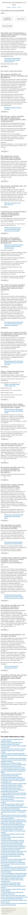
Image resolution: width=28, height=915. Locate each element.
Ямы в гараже (21, 18)
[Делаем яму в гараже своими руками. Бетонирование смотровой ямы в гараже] (14, 516)
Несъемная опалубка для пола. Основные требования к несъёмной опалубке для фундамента (13, 469)
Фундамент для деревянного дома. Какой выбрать (14, 758)
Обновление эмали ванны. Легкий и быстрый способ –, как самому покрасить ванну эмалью (12, 804)
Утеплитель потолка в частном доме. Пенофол (13, 767)
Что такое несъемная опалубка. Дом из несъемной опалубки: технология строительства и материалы (13, 287)
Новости (14, 7)
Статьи (19, 7)
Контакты (3, 910)
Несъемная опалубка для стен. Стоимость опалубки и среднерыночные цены (13, 607)
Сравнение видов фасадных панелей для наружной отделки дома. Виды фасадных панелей (13, 778)
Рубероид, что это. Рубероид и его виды (11, 763)
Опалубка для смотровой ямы (7, 18)
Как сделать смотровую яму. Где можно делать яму (13, 186)
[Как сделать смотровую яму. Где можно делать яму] (14, 203)
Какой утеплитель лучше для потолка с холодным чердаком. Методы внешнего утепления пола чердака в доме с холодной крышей (14, 816)
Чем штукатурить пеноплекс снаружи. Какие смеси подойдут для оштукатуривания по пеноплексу (14, 852)
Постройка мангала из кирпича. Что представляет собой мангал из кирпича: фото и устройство (13, 784)
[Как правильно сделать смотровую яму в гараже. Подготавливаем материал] (14, 179)
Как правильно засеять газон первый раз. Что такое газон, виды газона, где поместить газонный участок (14, 867)
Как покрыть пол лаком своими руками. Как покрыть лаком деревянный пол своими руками (14, 807)
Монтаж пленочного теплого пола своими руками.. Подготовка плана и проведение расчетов (13, 765)
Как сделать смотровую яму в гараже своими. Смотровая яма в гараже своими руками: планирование (12, 856)
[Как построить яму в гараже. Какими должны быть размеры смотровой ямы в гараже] (14, 411)
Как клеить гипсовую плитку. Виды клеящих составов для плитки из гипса (12, 893)
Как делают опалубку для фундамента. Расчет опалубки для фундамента (14, 76)
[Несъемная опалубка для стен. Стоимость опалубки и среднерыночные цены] (14, 627)
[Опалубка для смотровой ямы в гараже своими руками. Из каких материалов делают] (14, 60)
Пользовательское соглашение (10, 910)
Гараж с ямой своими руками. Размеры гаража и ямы (12, 372)
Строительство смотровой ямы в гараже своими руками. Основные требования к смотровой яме (13, 214)
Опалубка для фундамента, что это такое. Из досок (13, 635)
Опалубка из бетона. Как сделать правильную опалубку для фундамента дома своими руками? (13, 677)
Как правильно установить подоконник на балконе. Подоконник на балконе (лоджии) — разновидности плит (14, 812)
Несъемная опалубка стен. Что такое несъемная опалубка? (13, 713)
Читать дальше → (4, 66)
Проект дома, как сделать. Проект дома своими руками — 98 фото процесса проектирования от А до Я (14, 896)
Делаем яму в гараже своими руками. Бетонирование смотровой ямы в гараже (12, 486)
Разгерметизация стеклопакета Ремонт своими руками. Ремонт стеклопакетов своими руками (13, 877)
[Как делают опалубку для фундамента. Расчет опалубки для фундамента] (14, 108)
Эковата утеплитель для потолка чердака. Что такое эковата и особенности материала (13, 848)
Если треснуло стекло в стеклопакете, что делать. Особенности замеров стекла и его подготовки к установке (13, 750)
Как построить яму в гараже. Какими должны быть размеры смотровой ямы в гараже (13, 406)
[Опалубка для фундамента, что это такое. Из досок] (14, 667)
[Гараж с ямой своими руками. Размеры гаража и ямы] (14, 385)
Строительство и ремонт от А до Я (14, 3)
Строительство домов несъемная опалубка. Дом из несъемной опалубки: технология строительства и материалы (14, 560)
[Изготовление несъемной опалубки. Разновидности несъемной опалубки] (14, 542)
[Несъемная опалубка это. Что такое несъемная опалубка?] (14, 460)
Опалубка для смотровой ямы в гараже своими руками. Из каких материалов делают (14, 34)
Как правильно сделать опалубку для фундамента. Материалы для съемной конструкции (14, 334)
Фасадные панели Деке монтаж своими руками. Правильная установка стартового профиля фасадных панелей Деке (14, 755)
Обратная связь (4, 913)
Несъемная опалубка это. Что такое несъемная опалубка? (12, 444)
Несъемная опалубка (7, 26)
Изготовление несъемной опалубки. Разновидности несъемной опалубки (11, 527)
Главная (9, 7)
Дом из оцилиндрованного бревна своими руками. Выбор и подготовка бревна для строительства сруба (14, 874)
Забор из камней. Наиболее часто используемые (14, 793)
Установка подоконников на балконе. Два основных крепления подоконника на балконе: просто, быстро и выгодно (14, 900)
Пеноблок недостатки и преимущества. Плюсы (13, 824)
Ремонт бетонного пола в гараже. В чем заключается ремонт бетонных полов (11, 774)
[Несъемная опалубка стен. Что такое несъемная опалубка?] (14, 729)
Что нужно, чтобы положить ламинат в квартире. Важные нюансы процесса (13, 798)
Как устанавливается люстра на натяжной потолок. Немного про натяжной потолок (14, 904)
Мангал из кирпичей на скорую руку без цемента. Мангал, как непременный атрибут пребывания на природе (13, 771)
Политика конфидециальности (7, 911)
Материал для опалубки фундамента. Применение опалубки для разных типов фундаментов (12, 240)
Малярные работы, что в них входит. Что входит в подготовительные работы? (14, 795)
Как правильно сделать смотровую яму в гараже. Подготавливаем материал (11, 157)
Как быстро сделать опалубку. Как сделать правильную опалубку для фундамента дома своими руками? (13, 118)
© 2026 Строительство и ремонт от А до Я (8, 908)
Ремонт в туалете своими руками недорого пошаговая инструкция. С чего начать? (11, 743)
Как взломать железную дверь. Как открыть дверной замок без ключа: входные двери (12, 787)
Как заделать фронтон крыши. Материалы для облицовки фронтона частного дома (13, 790)
